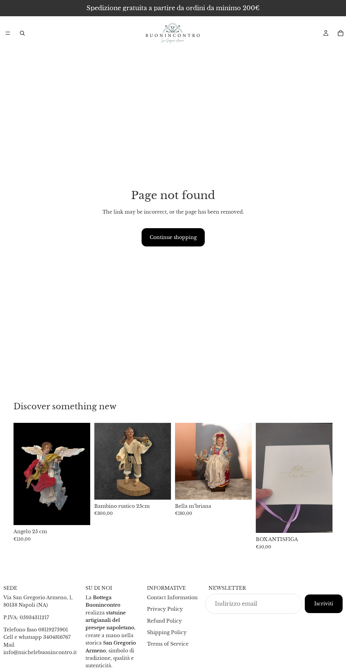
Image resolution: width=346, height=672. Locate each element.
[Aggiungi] (80, 514)
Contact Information (172, 597)
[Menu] (8, 33)
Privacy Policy (165, 609)
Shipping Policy (167, 632)
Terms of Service (168, 644)
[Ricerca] (22, 33)
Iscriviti (323, 604)
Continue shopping (173, 237)
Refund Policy (164, 621)
